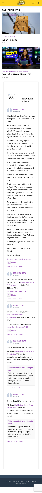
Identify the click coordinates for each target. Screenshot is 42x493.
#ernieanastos (12, 259)
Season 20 (5, 37)
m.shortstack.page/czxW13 (17, 291)
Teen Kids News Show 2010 (16, 74)
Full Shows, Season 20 (19, 71)
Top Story (13, 37)
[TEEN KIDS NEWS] (13, 96)
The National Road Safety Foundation (19, 314)
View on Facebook (12, 266)
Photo (13, 263)
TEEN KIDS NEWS (19, 109)
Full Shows (6, 71)
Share (21, 266)
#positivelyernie (25, 259)
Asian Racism (9, 40)
